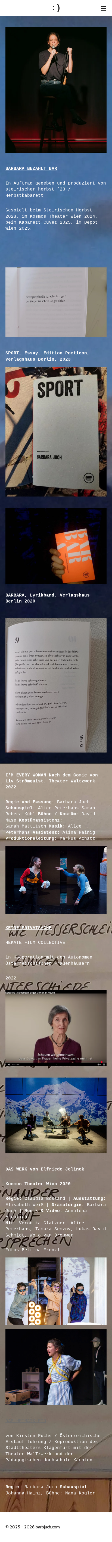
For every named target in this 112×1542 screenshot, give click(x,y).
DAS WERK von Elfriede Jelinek (44, 1169)
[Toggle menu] (103, 8)
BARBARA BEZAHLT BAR (31, 168)
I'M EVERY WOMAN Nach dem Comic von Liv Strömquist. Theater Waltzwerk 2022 (51, 781)
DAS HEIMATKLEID (25, 1421)
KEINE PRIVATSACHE (28, 928)
